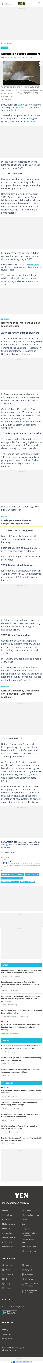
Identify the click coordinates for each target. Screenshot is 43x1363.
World (11, 43)
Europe (31, 121)
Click (20, 104)
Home (3, 43)
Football (4, 976)
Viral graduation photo (12, 878)
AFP (23, 57)
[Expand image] (41, 64)
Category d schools (10, 882)
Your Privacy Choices (24, 1362)
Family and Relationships (9, 1016)
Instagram (34, 264)
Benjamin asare (27, 882)
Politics (4, 1005)
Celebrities (5, 1033)
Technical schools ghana (12, 874)
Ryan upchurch (32, 874)
